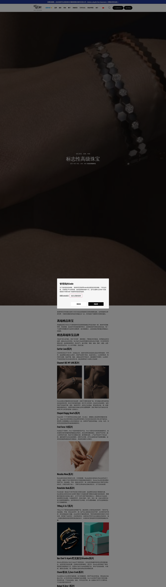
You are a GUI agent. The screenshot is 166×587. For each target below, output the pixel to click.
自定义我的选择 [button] (76, 295)
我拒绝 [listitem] (79, 304)
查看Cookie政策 (64, 295)
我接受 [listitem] (96, 304)
